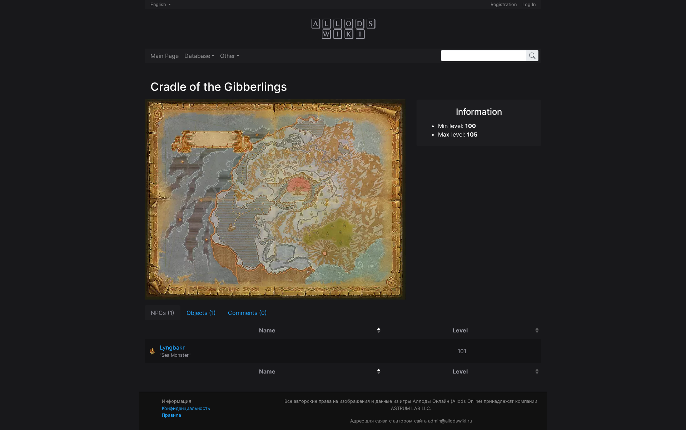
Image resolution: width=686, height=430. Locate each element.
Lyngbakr (172, 347)
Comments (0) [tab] (247, 312)
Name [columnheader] (303, 330)
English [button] (159, 4)
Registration (504, 4)
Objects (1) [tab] (201, 312)
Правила (171, 415)
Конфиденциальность (186, 408)
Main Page (164, 55)
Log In (529, 4)
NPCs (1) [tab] (162, 312)
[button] (199, 56)
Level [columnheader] (494, 330)
